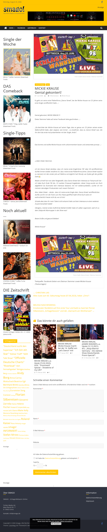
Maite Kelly (23, 410)
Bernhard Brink (10, 384)
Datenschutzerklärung (53, 458)
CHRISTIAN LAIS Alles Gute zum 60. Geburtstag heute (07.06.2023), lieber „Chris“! (61, 294)
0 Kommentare (54, 96)
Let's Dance (13, 410)
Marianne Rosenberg (10, 413)
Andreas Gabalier (12, 373)
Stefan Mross (10, 434)
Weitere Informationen (66, 521)
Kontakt (42, 28)
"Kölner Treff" (15, 353)
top (48, 85)
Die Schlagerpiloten (10, 387)
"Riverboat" (9, 365)
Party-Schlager (40, 85)
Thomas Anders (24, 435)
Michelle (5, 419)
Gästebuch (32, 28)
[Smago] (5, 28)
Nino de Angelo (16, 419)
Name (36, 418)
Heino (14, 404)
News (11, 28)
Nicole (10, 419)
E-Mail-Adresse (39, 430)
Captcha (36, 462)
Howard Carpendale (18, 407)
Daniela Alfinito (23, 385)
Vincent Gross (15, 438)
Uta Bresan (6, 438)
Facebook (21, 28)
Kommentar (38, 389)
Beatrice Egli (20, 381)
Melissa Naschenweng (9, 415)
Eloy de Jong (6, 390)
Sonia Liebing (21, 431)
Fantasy (13, 395)
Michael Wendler (21, 415)
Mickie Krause (66, 96)
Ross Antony (16, 423)
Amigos (20, 369)
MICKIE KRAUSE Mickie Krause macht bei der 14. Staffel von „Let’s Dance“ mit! (67, 347)
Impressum (90, 501)
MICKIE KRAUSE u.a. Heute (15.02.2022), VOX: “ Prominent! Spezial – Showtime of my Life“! (44, 365)
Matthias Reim (22, 413)
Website (36, 442)
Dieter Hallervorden (23, 388)
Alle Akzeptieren (56, 524)
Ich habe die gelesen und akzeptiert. (57, 458)
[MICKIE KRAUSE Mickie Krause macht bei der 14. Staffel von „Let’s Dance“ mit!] (68, 325)
